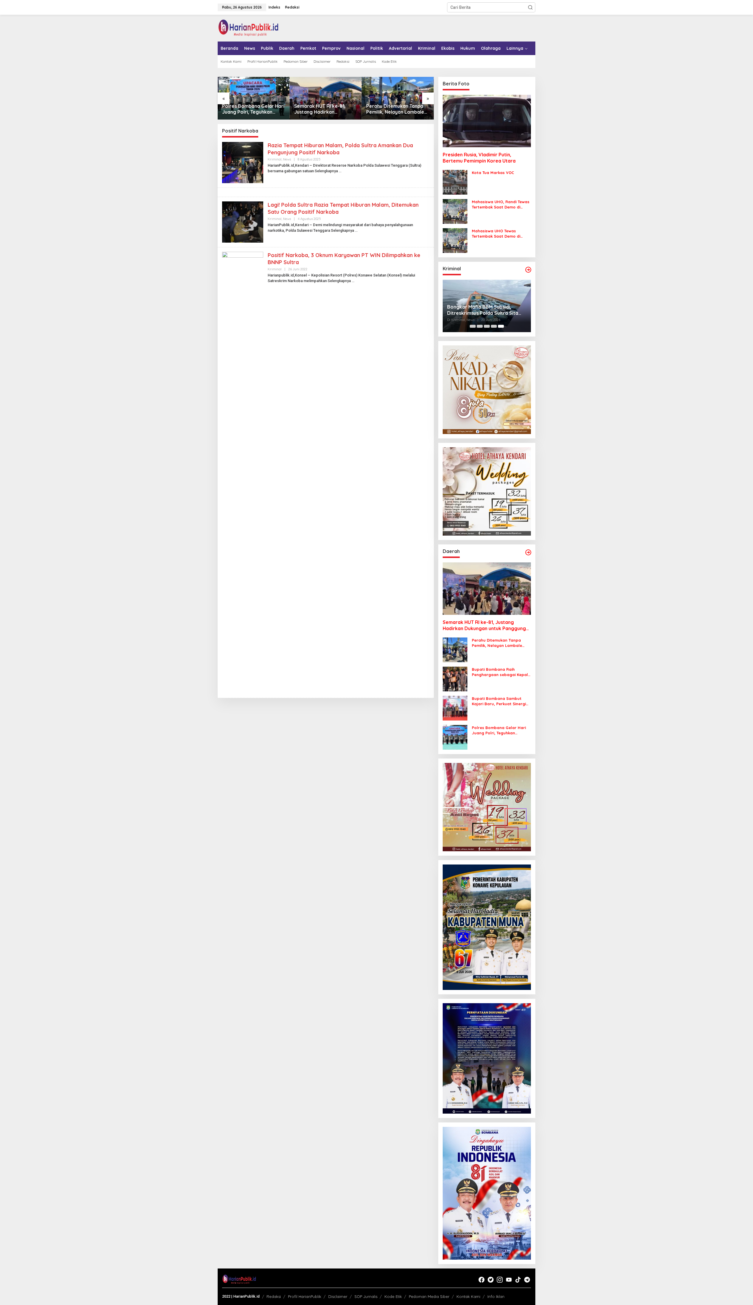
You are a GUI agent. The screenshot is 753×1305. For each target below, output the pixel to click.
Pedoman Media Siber (429, 1296)
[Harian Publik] (248, 27)
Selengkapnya (326, 171)
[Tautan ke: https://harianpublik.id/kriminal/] (528, 269)
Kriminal (274, 159)
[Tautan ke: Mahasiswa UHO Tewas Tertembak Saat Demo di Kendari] (455, 240)
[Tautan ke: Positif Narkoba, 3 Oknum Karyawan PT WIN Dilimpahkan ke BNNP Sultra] (242, 472)
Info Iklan (495, 1296)
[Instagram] (500, 1280)
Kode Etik (393, 1296)
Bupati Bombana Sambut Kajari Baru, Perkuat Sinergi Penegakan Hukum (499, 701)
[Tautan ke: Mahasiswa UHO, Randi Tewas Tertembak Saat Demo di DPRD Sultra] (455, 211)
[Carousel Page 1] (473, 326)
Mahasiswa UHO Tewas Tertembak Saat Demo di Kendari (496, 233)
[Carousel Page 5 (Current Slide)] (501, 326)
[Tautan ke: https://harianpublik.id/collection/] (528, 552)
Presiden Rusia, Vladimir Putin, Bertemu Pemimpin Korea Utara (479, 158)
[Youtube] (509, 1280)
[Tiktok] (518, 1280)
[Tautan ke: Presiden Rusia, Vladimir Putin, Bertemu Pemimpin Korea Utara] (487, 121)
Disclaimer (337, 1296)
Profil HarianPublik (304, 1296)
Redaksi (273, 1296)
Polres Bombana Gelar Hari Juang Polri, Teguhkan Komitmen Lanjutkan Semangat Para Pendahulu (253, 109)
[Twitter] (490, 1280)
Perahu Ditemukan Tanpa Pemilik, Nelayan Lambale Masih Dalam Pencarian (395, 109)
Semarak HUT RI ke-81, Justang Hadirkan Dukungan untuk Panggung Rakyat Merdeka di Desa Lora (325, 109)
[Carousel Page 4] (494, 326)
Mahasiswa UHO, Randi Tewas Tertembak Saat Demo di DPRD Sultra (500, 204)
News (287, 159)
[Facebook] (481, 1280)
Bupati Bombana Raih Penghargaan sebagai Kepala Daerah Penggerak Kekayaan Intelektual (501, 672)
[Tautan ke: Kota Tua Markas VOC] (455, 182)
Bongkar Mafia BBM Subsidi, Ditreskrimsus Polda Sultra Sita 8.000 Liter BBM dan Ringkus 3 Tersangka (482, 310)
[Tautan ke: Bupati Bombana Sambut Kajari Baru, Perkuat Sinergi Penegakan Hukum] (455, 708)
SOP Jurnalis (365, 1296)
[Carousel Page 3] (487, 326)
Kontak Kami (468, 1296)
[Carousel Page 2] (480, 326)
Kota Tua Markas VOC (493, 172)
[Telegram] (527, 1280)
